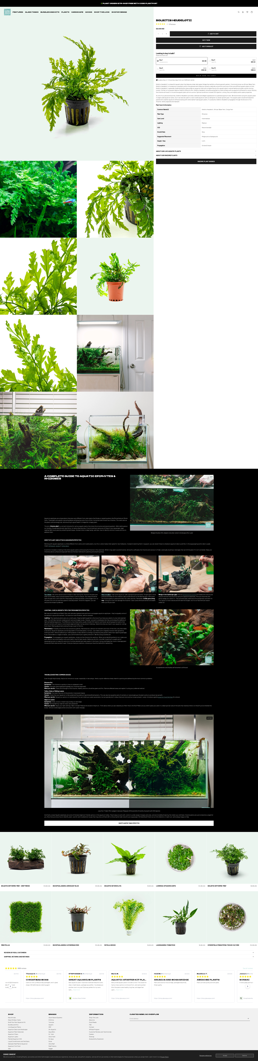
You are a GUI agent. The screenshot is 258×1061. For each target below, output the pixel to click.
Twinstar (51, 1022)
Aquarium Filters (13, 1034)
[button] (247, 12)
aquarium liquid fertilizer (165, 697)
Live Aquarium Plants (14, 1027)
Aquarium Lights (13, 1036)
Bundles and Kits (13, 1025)
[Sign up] (248, 1018)
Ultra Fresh (52, 1036)
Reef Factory (52, 1046)
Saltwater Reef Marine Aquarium (18, 1044)
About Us (92, 1020)
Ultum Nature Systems (55, 1017)
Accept (225, 1055)
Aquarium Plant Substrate (16, 1032)
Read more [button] (162, 990)
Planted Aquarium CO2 (15, 1039)
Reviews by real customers (15, 952)
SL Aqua (51, 1039)
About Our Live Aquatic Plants (168, 151)
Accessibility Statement (96, 1039)
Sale (9, 1048)
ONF (50, 1027)
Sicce (50, 1041)
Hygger (51, 1048)
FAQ (90, 1025)
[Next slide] (48, 858)
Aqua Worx (52, 1032)
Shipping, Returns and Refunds (16, 957)
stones (58, 546)
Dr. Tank (51, 1034)
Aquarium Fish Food (14, 1046)
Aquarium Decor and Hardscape (17, 1029)
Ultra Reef (52, 1044)
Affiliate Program (94, 1029)
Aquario (51, 1025)
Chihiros (51, 1020)
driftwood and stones (189, 594)
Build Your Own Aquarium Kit (16, 1022)
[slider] (129, 761)
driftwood (52, 546)
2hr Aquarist (52, 1029)
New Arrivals (12, 1017)
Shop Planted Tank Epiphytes (129, 823)
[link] (43, 998)
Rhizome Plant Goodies (206, 161)
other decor (65, 546)
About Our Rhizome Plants (166, 155)
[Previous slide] (3, 858)
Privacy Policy (164, 1057)
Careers (91, 1034)
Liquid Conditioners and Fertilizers (18, 1041)
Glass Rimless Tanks (14, 1020)
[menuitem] (18, 12)
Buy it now (206, 40)
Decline (244, 1055)
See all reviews (248, 968)
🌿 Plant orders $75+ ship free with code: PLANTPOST (129, 3)
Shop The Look (93, 1017)
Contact (91, 1027)
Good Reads (93, 1022)
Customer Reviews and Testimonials (100, 1032)
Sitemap (91, 1036)
